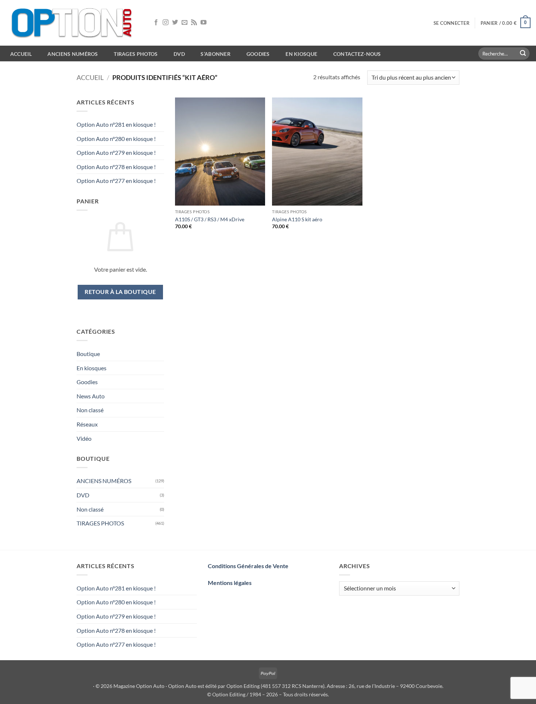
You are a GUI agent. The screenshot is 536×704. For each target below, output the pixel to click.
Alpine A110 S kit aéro (297, 219)
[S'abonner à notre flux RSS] (194, 22)
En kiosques (91, 367)
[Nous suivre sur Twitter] (175, 22)
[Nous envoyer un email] (184, 22)
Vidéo (84, 438)
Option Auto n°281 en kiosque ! (116, 124)
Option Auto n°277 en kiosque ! (116, 180)
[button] (452, 23)
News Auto (91, 396)
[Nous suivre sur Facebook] (156, 22)
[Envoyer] (523, 53)
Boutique (88, 353)
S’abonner (215, 54)
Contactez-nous (357, 54)
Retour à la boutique (120, 291)
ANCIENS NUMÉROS (104, 480)
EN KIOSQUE (301, 54)
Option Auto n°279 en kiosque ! (116, 152)
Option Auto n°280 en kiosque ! (116, 138)
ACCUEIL (21, 54)
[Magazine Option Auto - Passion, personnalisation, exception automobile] (72, 23)
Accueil (90, 77)
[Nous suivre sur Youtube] (203, 22)
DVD (83, 494)
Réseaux (87, 424)
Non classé (90, 409)
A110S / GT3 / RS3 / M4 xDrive (209, 219)
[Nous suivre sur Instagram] (165, 22)
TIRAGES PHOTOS (100, 523)
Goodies (258, 54)
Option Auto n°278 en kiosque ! (116, 166)
